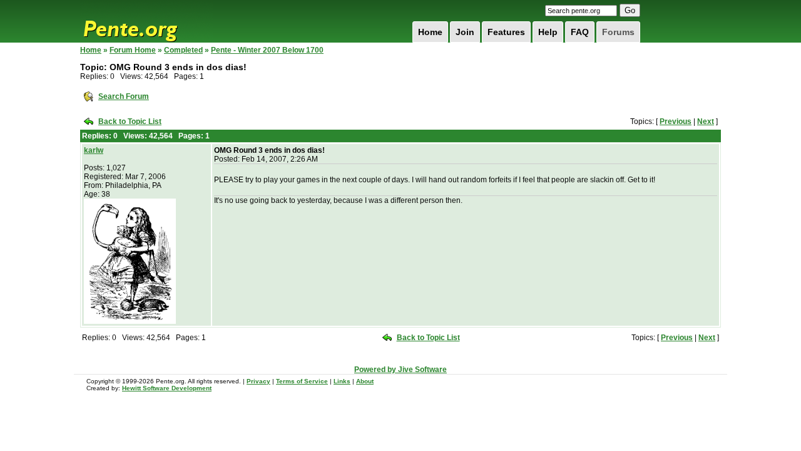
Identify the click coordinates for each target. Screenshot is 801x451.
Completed (183, 50)
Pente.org (146, 21)
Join (465, 32)
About (365, 381)
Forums (618, 32)
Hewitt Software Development (167, 388)
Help (548, 32)
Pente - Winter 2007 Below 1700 (267, 50)
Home (430, 32)
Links (342, 381)
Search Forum (123, 96)
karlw (93, 150)
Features (506, 32)
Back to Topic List (129, 121)
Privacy (258, 381)
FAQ (580, 32)
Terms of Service (302, 381)
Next (705, 121)
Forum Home (133, 50)
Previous (675, 121)
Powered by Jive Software (400, 369)
